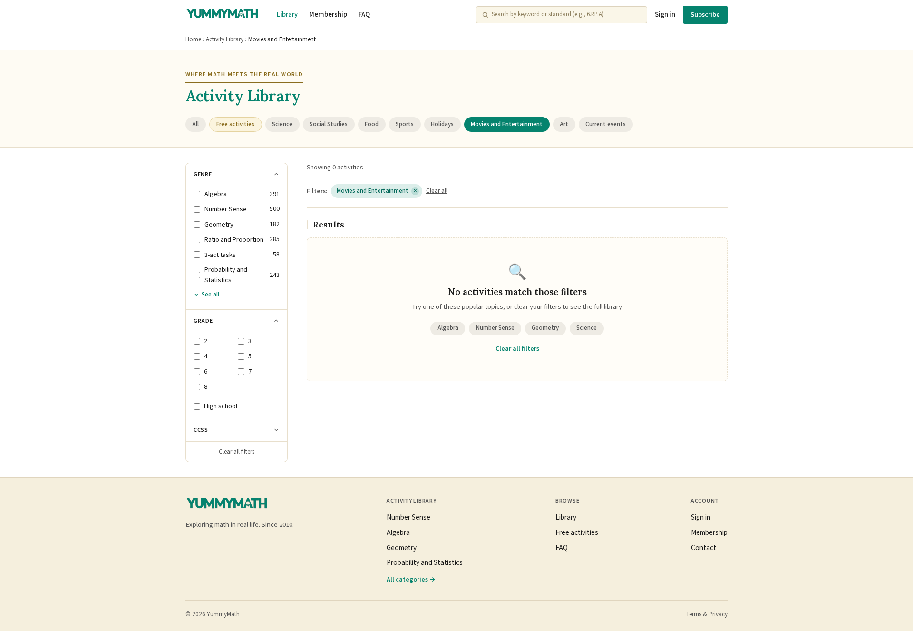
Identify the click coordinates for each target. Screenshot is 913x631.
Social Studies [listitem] (329, 124)
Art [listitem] (564, 124)
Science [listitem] (282, 124)
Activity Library (224, 39)
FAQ (364, 15)
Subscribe (705, 15)
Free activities (576, 532)
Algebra (447, 328)
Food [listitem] (372, 124)
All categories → (411, 579)
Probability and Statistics (425, 562)
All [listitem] (195, 124)
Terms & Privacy (707, 614)
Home (193, 39)
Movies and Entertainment (377, 191)
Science (586, 328)
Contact (703, 547)
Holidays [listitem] (442, 124)
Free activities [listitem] (235, 124)
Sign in (665, 15)
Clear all (436, 191)
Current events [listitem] (605, 124)
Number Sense (495, 328)
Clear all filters (236, 451)
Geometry (545, 328)
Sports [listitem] (405, 124)
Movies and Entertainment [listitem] (507, 124)
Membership (328, 15)
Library (287, 15)
